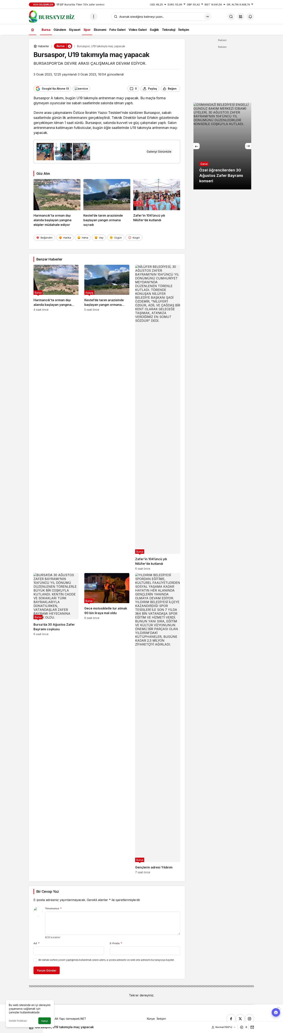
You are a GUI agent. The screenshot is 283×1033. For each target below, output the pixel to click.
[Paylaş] (251, 1027)
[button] (240, 16)
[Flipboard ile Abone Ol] (81, 89)
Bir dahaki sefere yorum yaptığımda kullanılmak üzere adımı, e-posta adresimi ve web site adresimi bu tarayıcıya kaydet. (106, 959)
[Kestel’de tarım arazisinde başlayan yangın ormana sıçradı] (106, 203)
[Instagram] (249, 1018)
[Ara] (231, 16)
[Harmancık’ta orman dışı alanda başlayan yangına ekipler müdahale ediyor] (56, 203)
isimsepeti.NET (76, 1018)
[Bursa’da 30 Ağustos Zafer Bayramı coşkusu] (56, 723)
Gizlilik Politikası (18, 1020)
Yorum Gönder (46, 970)
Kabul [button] (44, 1021)
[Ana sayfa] (32, 29)
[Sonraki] (248, 146)
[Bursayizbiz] (58, 16)
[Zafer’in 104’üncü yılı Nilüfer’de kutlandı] (156, 203)
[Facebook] (231, 1018)
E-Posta (116, 943)
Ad (36, 943)
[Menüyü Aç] (93, 16)
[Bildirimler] (250, 16)
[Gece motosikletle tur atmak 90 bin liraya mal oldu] (106, 723)
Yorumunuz (53, 908)
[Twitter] (240, 1018)
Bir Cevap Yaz (47, 891)
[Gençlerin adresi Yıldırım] (157, 723)
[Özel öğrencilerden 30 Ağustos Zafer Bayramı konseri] (222, 146)
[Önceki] (196, 146)
